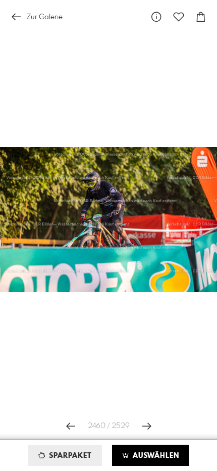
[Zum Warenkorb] (201, 17)
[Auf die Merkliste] (179, 17)
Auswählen (154, 455)
